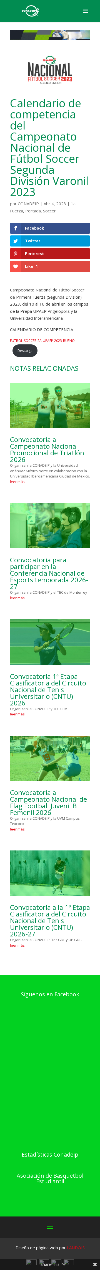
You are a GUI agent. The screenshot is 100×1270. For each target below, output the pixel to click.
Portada (33, 211)
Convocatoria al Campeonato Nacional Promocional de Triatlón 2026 (47, 449)
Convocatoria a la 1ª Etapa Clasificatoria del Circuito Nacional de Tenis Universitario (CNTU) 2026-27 (50, 920)
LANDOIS (76, 1247)
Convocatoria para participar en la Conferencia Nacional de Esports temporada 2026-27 (49, 573)
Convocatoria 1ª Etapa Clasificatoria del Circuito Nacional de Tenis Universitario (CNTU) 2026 (48, 689)
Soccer (49, 211)
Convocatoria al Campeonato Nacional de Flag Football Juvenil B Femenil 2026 (48, 802)
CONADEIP (28, 203)
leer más (17, 481)
